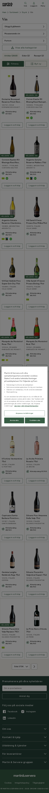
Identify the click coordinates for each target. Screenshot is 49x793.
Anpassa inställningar (24, 413)
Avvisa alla (14, 420)
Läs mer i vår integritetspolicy (26, 406)
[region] (24, 396)
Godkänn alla (35, 420)
